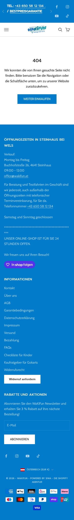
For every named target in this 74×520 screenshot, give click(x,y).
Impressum (12, 325)
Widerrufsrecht (14, 370)
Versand (9, 333)
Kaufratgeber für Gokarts (21, 362)
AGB (7, 303)
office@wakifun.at (16, 176)
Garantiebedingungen (19, 310)
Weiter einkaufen (37, 99)
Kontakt (9, 288)
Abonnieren (19, 439)
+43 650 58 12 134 (40, 206)
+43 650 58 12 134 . (30, 5)
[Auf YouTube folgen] (57, 16)
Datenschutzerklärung (19, 318)
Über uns (10, 296)
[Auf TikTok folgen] (67, 16)
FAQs (8, 347)
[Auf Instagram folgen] (67, 7)
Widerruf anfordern (22, 379)
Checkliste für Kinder (18, 355)
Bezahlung (11, 340)
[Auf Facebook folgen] (57, 7)
